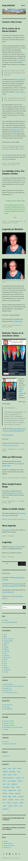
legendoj (4, 326)
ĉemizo (5, 806)
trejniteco (10, 799)
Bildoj (5, 636)
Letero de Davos (21, 60)
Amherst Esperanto (8, 684)
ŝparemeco (4, 502)
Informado (10, 477)
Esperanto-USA (7, 688)
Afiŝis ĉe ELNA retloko (13, 508)
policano (5, 793)
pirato (19, 790)
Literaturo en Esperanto (9, 725)
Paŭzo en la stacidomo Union (11, 445)
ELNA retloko (22, 513)
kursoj (4, 781)
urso (10, 223)
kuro (23, 778)
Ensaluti (5, 841)
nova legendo (7, 530)
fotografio (5, 771)
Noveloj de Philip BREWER (10, 622)
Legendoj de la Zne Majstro (15, 546)
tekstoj (14, 796)
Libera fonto (6, 651)
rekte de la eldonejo (8, 435)
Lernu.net (6, 741)
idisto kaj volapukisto (6, 149)
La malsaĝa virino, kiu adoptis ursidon (13, 172)
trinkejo (17, 799)
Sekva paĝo (23, 565)
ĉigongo (10, 806)
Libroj (5, 653)
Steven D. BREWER (20, 79)
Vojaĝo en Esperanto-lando (10, 743)
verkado (9, 502)
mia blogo (6, 515)
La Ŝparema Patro (18, 321)
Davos (21, 147)
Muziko (5, 659)
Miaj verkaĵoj (21, 146)
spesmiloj (17, 793)
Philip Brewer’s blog (14, 493)
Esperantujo (10, 146)
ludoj (8, 784)
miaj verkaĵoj (9, 326)
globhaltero (12, 771)
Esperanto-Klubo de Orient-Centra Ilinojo (13, 686)
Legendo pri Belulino (12, 229)
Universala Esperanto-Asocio (10, 692)
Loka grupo (10, 221)
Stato (9, 163)
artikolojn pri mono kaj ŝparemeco (10, 585)
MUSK (13, 787)
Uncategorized (12, 147)
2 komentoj (15, 223)
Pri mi (3, 147)
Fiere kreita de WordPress (15, 858)
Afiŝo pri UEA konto (12, 456)
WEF (23, 149)
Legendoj (6, 542)
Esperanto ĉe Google (9, 723)
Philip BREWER (8, 5)
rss (18, 164)
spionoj (5, 796)
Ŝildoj (5, 665)
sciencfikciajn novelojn (18, 583)
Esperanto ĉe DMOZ (9, 721)
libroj (4, 784)
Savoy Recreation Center (8, 592)
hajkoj (4, 775)
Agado (5, 634)
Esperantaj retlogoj (16, 163)
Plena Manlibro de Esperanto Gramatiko (13, 727)
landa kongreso (15, 149)
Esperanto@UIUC (8, 690)
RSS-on (5, 159)
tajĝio (9, 796)
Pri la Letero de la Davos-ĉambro (11, 29)
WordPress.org (7, 847)
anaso (9, 768)
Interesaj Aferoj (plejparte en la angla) (13, 828)
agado (4, 768)
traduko (5, 799)
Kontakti (6, 620)
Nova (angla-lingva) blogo (12, 485)
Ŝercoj (6, 147)
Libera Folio (6, 706)
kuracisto (18, 778)
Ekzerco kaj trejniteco (9, 638)
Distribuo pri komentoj (9, 845)
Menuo (23, 5)
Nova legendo (9, 525)
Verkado (17, 147)
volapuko (15, 803)
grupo (18, 771)
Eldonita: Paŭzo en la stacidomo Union (12, 334)
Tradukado (6, 667)
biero (14, 768)
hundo (15, 775)
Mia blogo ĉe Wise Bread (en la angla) (13, 818)
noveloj (5, 790)
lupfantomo (14, 784)
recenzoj (11, 793)
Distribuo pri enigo (8, 843)
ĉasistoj (21, 803)
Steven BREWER (8, 709)
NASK (18, 787)
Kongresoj (16, 146)
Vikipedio (6, 729)
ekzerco (19, 768)
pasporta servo (12, 790)
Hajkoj (5, 645)
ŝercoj (20, 149)
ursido (7, 223)
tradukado (20, 796)
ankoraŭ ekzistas (16, 129)
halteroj (10, 775)
